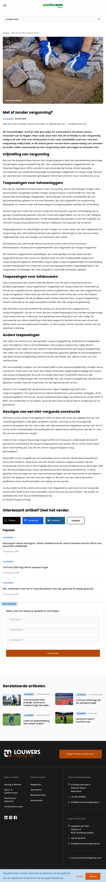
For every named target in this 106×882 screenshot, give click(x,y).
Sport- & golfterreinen (11, 791)
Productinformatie (13, 806)
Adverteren (36, 790)
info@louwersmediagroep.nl (85, 802)
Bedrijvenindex (38, 795)
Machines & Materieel (10, 799)
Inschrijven (53, 653)
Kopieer (76, 520)
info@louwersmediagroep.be (85, 843)
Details (80, 876)
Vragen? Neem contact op (79, 754)
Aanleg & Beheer (12, 784)
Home (6, 32)
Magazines (36, 784)
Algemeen (8, 119)
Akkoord (93, 876)
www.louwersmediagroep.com (86, 858)
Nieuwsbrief (37, 800)
